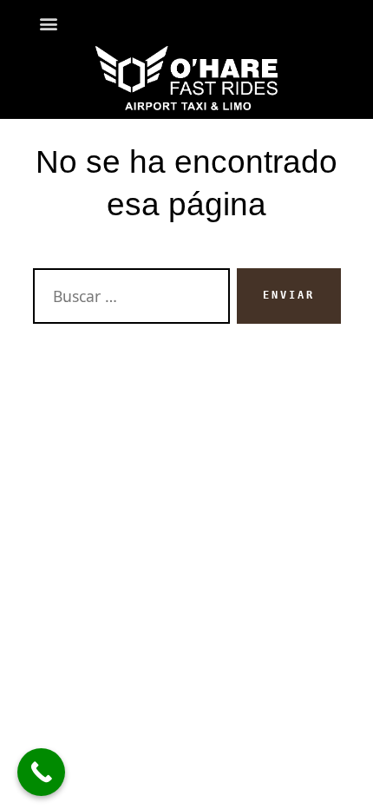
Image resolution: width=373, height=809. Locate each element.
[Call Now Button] (41, 772)
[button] (49, 23)
